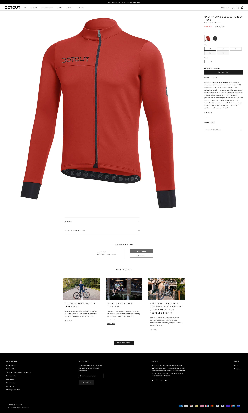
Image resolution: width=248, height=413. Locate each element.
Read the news (124, 343)
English (224, 7)
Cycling (34, 7)
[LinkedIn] (166, 380)
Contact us (10, 386)
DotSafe (68, 222)
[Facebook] (211, 77)
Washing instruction (13, 390)
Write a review (141, 251)
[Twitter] (213, 77)
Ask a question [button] (141, 256)
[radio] (207, 38)
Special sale (47, 7)
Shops (59, 7)
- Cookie (18, 405)
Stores (236, 365)
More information (213, 129)
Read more (68, 321)
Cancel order (10, 383)
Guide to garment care (75, 230)
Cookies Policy (11, 376)
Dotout (69, 7)
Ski (25, 7)
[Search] (238, 7)
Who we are (238, 369)
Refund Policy (11, 369)
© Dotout (11, 405)
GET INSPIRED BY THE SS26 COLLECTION (124, 2)
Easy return (10, 379)
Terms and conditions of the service (18, 372)
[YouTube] (161, 380)
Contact (80, 7)
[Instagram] (157, 380)
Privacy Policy (10, 365)
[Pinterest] (216, 77)
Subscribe (86, 382)
